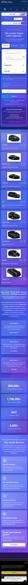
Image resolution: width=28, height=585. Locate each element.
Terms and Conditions (11, 583)
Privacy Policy (18, 583)
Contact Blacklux (14, 544)
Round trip (7, 91)
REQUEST (23, 14)
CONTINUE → (14, 96)
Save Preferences (14, 580)
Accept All (14, 572)
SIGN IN (24, 23)
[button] (26, 562)
